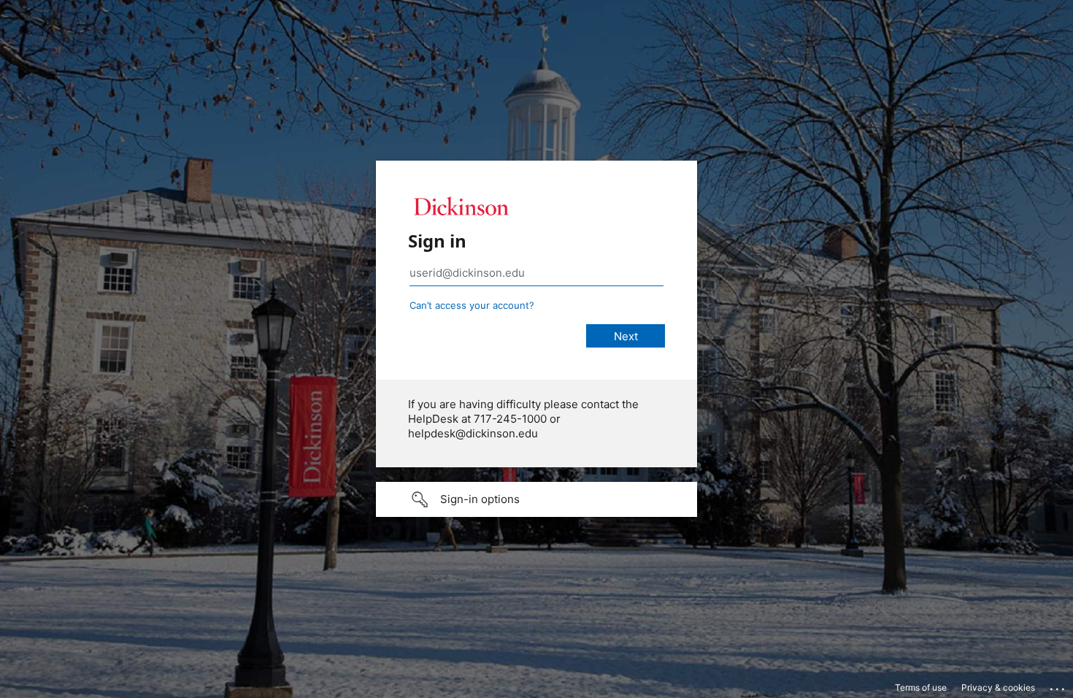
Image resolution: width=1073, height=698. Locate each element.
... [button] (1058, 685)
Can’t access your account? (471, 305)
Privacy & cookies (998, 687)
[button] (536, 499)
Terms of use (921, 687)
